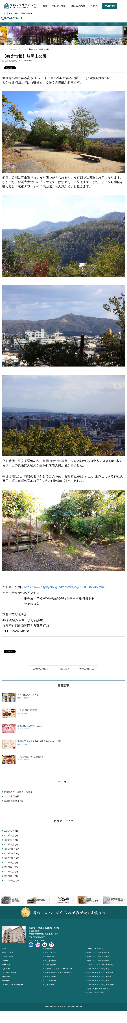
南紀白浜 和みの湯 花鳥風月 (98, 989)
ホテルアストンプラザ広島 (98, 980)
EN (10, 13)
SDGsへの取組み (9, 972)
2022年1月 (9, 876)
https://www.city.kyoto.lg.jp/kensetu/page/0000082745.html (64, 587)
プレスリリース (51, 980)
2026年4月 (9, 835)
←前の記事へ (40, 669)
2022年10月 (10, 858)
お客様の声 (49, 956)
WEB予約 (110, 5)
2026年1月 (9, 844)
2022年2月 (9, 871)
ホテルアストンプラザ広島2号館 (100, 984)
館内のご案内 (59, 5)
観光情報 (48, 949)
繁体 (23, 13)
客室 (45, 5)
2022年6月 (9, 862)
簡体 (17, 13)
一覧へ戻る (63, 669)
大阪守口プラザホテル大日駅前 (100, 964)
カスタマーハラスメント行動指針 (58, 972)
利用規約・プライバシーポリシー (58, 969)
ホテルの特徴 (78, 5)
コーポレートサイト (95, 949)
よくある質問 (50, 960)
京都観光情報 (11, 61)
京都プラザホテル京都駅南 (98, 952)
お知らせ (6, 969)
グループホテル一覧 (95, 992)
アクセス (95, 5)
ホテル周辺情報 (11, 796)
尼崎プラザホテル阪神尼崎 (98, 960)
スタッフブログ (16, 49)
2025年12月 (10, 849)
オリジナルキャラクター (12, 984)
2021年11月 (9, 880)
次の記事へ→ (86, 669)
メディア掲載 (50, 976)
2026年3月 (9, 840)
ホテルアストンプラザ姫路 (98, 969)
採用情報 (6, 976)
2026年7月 (9, 831)
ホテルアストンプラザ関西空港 (100, 972)
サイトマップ (50, 984)
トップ (3, 49)
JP (4, 13)
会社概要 (6, 980)
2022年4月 (9, 867)
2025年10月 (10, 853)
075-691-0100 (15, 18)
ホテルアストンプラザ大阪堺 (99, 976)
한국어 (29, 13)
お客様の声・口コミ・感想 (17, 792)
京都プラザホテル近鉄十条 (98, 956)
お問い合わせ (50, 964)
